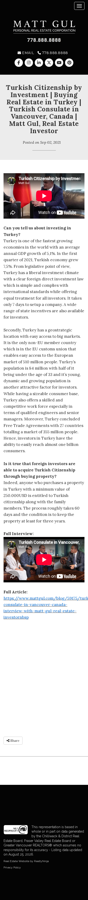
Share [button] (14, 740)
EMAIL (27, 53)
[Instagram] (29, 63)
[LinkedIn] (39, 63)
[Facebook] (19, 63)
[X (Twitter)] (50, 63)
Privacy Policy (12, 867)
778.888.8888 (54, 53)
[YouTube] (60, 63)
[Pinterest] (69, 63)
